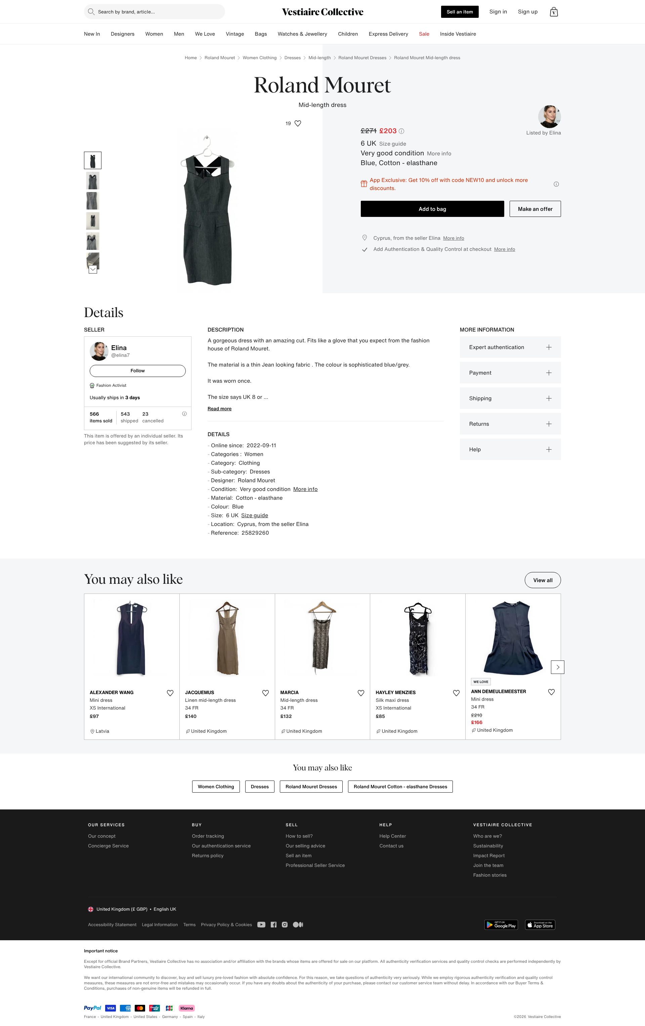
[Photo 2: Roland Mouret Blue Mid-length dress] (92, 180)
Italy (201, 1016)
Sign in (498, 11)
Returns (479, 424)
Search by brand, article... (126, 11)
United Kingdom (115, 1016)
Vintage (235, 34)
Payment (480, 373)
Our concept (102, 836)
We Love (205, 34)
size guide (392, 144)
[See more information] (556, 184)
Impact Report (489, 855)
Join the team (488, 865)
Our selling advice (305, 845)
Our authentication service (221, 845)
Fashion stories (490, 875)
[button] (554, 11)
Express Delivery (388, 34)
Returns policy (207, 855)
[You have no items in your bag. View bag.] (554, 11)
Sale (424, 34)
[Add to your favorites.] (170, 693)
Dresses (293, 57)
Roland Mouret (220, 57)
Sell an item (460, 11)
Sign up (528, 11)
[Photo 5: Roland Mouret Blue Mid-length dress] (92, 241)
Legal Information (160, 924)
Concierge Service (108, 845)
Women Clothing (259, 57)
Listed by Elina (543, 132)
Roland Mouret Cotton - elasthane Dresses (400, 786)
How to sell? (299, 836)
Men (179, 34)
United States (146, 1016)
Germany (170, 1016)
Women (154, 34)
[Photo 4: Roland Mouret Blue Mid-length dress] (92, 221)
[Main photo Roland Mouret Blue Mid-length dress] (92, 160)
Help (475, 449)
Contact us (392, 845)
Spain (188, 1016)
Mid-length (319, 57)
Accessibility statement (112, 924)
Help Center (393, 836)
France (90, 1016)
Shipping (480, 398)
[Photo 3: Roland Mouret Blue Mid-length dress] (92, 201)
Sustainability (488, 845)
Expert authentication (496, 347)
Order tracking (208, 836)
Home (191, 57)
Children (348, 34)
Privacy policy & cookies (226, 924)
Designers (123, 34)
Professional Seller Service (315, 865)
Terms (189, 924)
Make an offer (535, 209)
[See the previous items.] (93, 151)
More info (439, 153)
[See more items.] (93, 269)
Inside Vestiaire (458, 34)
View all (543, 580)
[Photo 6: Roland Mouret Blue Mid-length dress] (92, 261)
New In (92, 34)
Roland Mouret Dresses (363, 57)
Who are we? (487, 836)
